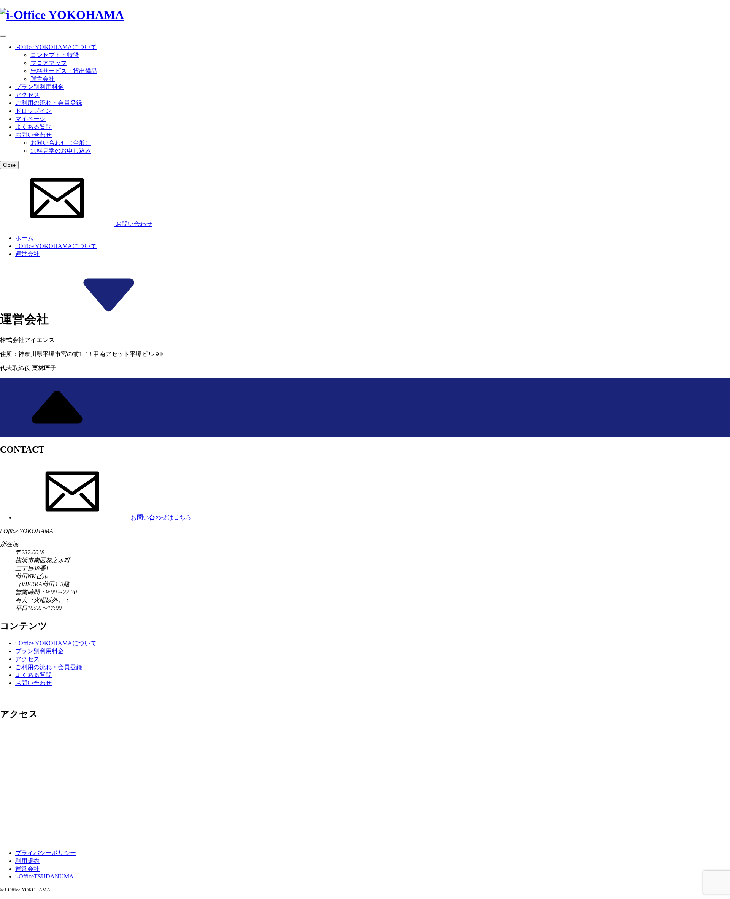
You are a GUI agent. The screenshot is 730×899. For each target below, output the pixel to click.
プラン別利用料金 (39, 87)
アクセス (27, 95)
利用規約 (27, 861)
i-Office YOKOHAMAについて (56, 47)
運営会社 (42, 79)
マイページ (30, 119)
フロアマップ (48, 63)
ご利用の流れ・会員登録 (48, 103)
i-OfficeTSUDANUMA (44, 876)
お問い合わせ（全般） (60, 142)
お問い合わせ (33, 134)
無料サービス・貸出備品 (63, 71)
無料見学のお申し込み (60, 150)
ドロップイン (33, 111)
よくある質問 (33, 126)
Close (9, 165)
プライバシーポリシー (45, 853)
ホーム (24, 238)
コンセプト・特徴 (54, 55)
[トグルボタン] (3, 36)
